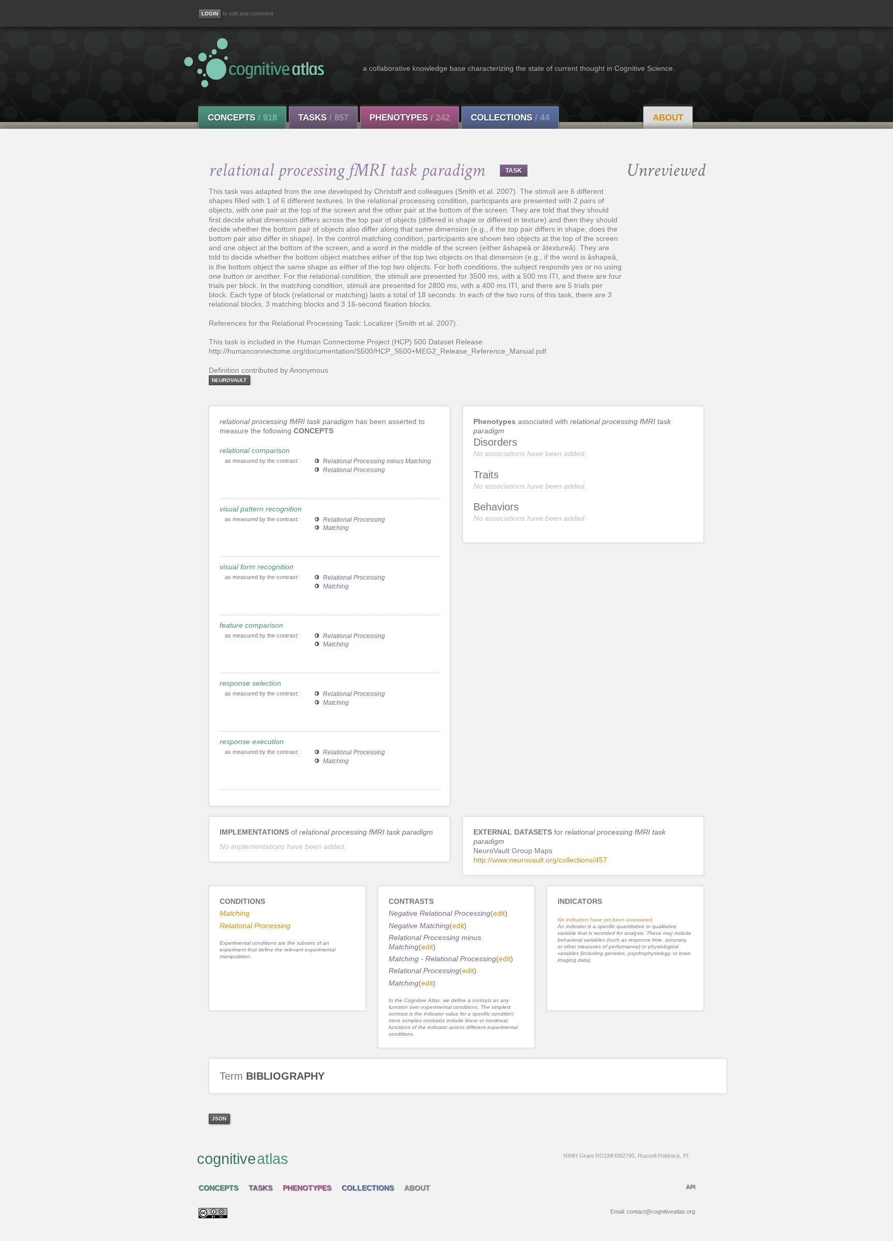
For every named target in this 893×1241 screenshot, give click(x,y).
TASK (513, 170)
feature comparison (251, 625)
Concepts (242, 118)
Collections (510, 118)
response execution (252, 741)
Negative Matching (419, 925)
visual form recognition (257, 567)
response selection (250, 683)
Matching (336, 528)
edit (499, 913)
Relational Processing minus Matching (377, 461)
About (668, 118)
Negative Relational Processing (439, 913)
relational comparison (255, 450)
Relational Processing (354, 470)
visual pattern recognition (261, 509)
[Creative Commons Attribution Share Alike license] (212, 1216)
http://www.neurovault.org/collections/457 (540, 860)
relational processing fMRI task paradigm (286, 421)
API (690, 1187)
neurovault (229, 380)
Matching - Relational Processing (442, 959)
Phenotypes (409, 118)
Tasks (323, 118)
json (219, 1119)
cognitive (443, 1159)
